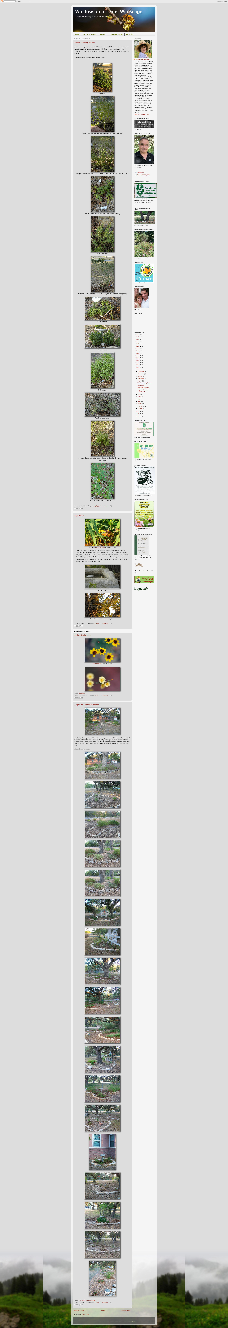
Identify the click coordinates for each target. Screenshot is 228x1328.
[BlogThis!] (77, 508)
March (140, 403)
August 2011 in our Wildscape (86, 705)
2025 (138, 336)
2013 (138, 364)
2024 (138, 339)
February (140, 406)
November (141, 374)
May (139, 399)
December (141, 371)
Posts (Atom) (85, 1314)
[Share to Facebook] (80, 508)
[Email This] (75, 508)
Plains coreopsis (97, 663)
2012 (138, 367)
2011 (137, 369)
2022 (138, 343)
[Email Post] (110, 506)
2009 (138, 413)
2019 (138, 350)
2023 (138, 341)
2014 (138, 362)
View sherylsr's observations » (145, 175)
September (141, 378)
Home (77, 34)
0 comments (104, 695)
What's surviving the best (84, 43)
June (139, 396)
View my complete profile (141, 114)
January (140, 408)
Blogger (133, 1321)
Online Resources (116, 34)
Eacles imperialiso (100, 547)
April (139, 401)
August (140, 381)
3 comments (104, 506)
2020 (138, 348)
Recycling (130, 34)
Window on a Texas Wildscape (108, 12)
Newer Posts (79, 1311)
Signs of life (79, 516)
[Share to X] (79, 508)
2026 (138, 334)
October (140, 376)
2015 (138, 360)
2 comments (104, 623)
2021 (138, 346)
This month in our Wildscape (87, 1300)
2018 (138, 353)
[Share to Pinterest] (82, 508)
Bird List (103, 34)
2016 (138, 357)
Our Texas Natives (89, 34)
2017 (138, 355)
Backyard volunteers (82, 635)
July (139, 394)
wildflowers (82, 693)
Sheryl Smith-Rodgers (143, 59)
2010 (138, 411)
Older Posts (125, 1311)
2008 (138, 416)
